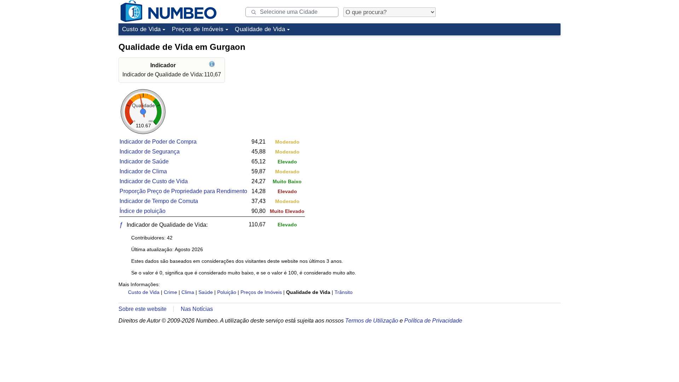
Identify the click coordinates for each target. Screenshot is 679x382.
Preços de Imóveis (198, 29)
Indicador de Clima (143, 171)
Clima (187, 292)
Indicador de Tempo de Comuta (159, 201)
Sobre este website (142, 309)
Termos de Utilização (371, 321)
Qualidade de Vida (260, 29)
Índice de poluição (143, 211)
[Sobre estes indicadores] (212, 65)
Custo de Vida (141, 29)
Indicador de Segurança (150, 152)
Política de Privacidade (433, 321)
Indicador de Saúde (144, 161)
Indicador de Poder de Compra (158, 142)
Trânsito (344, 292)
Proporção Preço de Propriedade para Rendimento (183, 191)
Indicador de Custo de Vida (154, 181)
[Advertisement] (507, 83)
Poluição (226, 292)
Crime (170, 292)
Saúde (205, 292)
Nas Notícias (197, 309)
